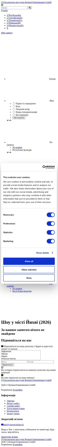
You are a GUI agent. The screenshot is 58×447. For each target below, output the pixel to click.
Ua (21, 20)
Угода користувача (16, 408)
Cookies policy (13, 406)
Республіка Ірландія (21, 291)
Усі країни (17, 147)
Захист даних (13, 413)
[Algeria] (20, 356)
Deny (29, 278)
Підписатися (7, 365)
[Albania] (20, 354)
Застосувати (19, 118)
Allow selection (29, 269)
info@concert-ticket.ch (13, 424)
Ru (19, 15)
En (21, 18)
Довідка (10, 401)
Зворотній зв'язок (9, 437)
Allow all (29, 261)
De (19, 23)
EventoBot (17, 390)
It (7, 28)
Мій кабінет (7, 33)
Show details (42, 252)
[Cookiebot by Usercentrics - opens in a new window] (42, 167)
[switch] (51, 223)
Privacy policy (13, 403)
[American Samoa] (20, 359)
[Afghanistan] (20, 351)
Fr (23, 25)
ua (6, 10)
